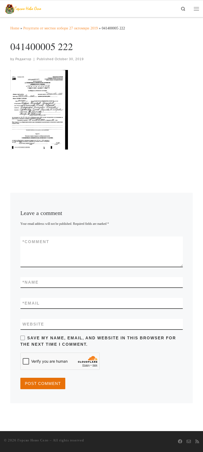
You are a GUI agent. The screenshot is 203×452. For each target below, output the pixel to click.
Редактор (23, 59)
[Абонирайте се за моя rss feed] (197, 441)
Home (14, 28)
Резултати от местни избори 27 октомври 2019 (60, 28)
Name (30, 282)
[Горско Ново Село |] (23, 8)
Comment (35, 241)
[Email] (189, 441)
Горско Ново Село (33, 440)
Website (33, 324)
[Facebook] (180, 441)
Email (31, 303)
